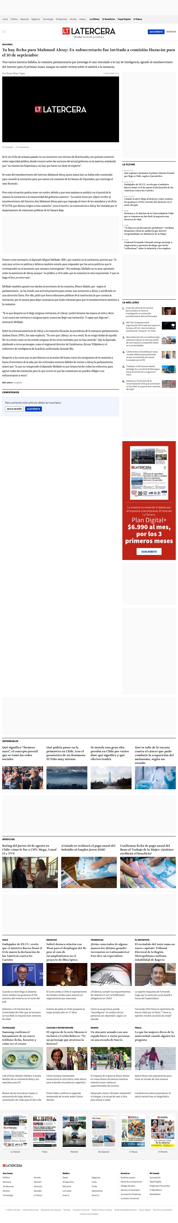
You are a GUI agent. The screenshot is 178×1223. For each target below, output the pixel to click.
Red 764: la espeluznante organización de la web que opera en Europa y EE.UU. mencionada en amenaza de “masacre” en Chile (143, 326)
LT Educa (138, 19)
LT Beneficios (108, 19)
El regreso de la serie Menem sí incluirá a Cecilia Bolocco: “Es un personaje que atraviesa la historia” (66, 1038)
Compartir (9, 147)
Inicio (5, 19)
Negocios (35, 19)
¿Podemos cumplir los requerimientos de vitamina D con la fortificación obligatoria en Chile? (110, 995)
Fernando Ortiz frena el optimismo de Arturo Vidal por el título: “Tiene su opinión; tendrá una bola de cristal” (154, 1012)
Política (14, 19)
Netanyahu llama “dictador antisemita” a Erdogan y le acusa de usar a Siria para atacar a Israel (111, 1096)
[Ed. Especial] (103, 1147)
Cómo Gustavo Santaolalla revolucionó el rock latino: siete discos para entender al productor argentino (66, 1079)
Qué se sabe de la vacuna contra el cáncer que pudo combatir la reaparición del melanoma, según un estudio (154, 755)
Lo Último (94, 19)
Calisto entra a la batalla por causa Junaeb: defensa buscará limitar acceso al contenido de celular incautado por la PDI (142, 355)
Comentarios (23, 147)
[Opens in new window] (74, 1147)
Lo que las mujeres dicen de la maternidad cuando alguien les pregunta (155, 1036)
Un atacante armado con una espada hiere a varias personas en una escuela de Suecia (110, 1036)
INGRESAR (171, 31)
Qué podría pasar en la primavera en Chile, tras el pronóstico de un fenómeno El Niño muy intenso (65, 753)
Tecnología (48, 19)
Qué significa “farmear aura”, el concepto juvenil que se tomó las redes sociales (20, 753)
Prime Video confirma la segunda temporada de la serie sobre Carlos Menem (64, 1096)
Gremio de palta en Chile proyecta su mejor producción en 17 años (65, 1010)
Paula (138, 1027)
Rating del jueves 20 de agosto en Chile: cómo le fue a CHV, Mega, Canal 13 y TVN (29, 849)
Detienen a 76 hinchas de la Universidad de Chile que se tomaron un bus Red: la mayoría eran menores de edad (149, 216)
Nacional (24, 19)
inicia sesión (14, 408)
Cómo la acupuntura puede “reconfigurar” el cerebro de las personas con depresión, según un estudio (108, 1014)
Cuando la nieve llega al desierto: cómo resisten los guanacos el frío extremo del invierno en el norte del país (148, 202)
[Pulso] (44, 1147)
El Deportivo (61, 19)
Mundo (73, 19)
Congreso (17, 382)
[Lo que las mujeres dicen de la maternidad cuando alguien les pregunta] (155, 1058)
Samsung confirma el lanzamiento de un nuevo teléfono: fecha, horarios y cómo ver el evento (19, 1038)
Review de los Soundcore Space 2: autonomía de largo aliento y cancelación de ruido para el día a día (21, 1096)
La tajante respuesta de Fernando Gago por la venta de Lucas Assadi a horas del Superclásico (153, 995)
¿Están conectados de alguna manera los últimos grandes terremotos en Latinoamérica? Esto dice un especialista (110, 950)
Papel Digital (124, 19)
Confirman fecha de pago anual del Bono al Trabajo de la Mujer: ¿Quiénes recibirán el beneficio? (147, 849)
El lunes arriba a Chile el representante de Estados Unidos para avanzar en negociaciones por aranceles (66, 995)
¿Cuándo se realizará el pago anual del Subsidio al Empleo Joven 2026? (88, 847)
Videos (82, 19)
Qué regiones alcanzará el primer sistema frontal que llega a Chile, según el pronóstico (149, 174)
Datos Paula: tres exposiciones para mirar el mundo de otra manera (153, 1077)
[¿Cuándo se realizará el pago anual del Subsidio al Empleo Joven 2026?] (89, 872)
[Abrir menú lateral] (4, 32)
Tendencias (97, 939)
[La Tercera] (15, 1147)
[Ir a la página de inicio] (89, 31)
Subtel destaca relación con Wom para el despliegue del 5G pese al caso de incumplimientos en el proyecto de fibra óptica (66, 952)
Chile (5, 939)
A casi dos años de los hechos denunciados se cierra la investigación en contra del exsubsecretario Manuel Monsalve (141, 312)
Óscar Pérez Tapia (15, 73)
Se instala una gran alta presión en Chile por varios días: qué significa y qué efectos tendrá (110, 753)
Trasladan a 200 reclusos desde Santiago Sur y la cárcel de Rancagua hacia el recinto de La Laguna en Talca (143, 370)
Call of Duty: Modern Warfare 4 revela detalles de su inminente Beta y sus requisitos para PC (21, 1079)
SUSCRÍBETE (149, 551)
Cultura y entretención (59, 1027)
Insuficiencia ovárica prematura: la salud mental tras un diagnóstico (153, 1094)
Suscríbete (34, 408)
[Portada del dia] (149, 498)
